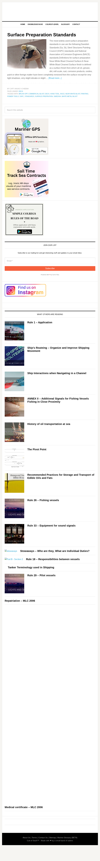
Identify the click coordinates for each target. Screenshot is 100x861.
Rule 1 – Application (39, 322)
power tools (13, 96)
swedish (57, 96)
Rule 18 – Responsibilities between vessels (53, 559)
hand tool (54, 94)
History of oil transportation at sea (48, 424)
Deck (21, 91)
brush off (23, 94)
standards (29, 96)
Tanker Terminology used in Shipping (31, 567)
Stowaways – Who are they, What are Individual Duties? (54, 551)
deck (47, 94)
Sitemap (52, 838)
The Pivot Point (36, 449)
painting (84, 94)
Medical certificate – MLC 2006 (24, 807)
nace (62, 94)
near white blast (72, 94)
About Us (26, 838)
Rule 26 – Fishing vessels (43, 500)
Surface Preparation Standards (41, 34)
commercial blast (36, 94)
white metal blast (69, 96)
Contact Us (43, 838)
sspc (22, 96)
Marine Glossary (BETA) (67, 838)
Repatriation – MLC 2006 (20, 600)
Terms (34, 838)
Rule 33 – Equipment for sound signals (51, 525)
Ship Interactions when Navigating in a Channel (56, 373)
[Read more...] (55, 78)
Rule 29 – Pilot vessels (41, 575)
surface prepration (44, 96)
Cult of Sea (50, 11)
